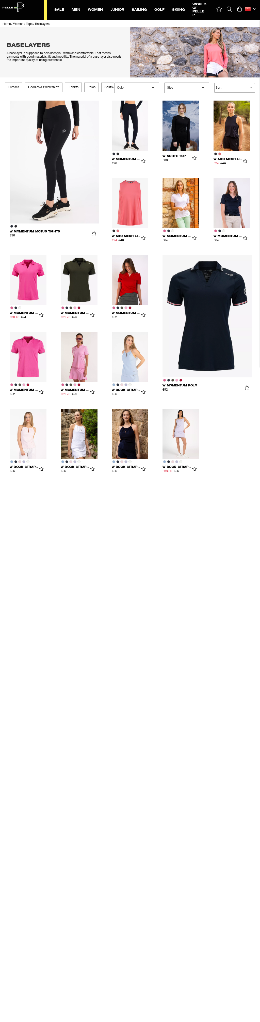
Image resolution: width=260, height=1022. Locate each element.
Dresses (13, 87)
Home (7, 24)
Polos (91, 87)
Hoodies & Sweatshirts (43, 87)
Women (18, 24)
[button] (219, 9)
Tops (29, 24)
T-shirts (73, 87)
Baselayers (42, 24)
